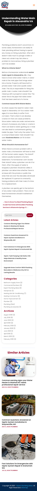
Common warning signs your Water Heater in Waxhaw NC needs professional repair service (17, 226)
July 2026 (7, 317)
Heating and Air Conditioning (13, 293)
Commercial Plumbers (11, 285)
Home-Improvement (11, 299)
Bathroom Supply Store (12, 283)
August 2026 (8, 315)
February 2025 (9, 339)
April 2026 (7, 323)
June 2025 (7, 331)
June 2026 (7, 320)
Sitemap (25, 488)
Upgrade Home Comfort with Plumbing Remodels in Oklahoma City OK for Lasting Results (18, 270)
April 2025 (7, 334)
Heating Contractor (10, 296)
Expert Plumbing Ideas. (25, 486)
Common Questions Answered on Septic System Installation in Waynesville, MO (16, 237)
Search (29, 215)
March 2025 (8, 336)
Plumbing (28, 25)
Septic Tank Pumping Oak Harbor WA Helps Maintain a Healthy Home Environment (17, 258)
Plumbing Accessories (11, 307)
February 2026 (9, 326)
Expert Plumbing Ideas (11, 288)
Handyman (7, 291)
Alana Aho (11, 25)
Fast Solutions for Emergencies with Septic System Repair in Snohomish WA (17, 465)
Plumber (7, 301)
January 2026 (8, 328)
